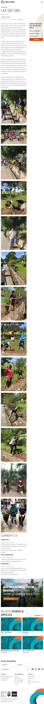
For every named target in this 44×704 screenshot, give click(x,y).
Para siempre (25, 632)
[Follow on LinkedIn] (39, 669)
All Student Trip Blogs (34, 33)
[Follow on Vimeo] (42, 669)
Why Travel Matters (18, 681)
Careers (16, 683)
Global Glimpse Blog (33, 36)
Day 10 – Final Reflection (6, 632)
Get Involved (31, 678)
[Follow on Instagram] (36, 669)
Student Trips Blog (12, 19)
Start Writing (36, 39)
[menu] (41, 2)
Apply (29, 680)
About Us (16, 676)
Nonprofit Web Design (5, 701)
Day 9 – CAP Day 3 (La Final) (28, 650)
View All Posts (37, 615)
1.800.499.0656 (4, 680)
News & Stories (4, 19)
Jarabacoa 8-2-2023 (5, 17)
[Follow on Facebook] (32, 669)
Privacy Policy (15, 698)
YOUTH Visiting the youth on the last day (10, 650)
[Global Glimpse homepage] (8, 2)
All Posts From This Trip (34, 31)
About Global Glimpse (9, 598)
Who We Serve (17, 678)
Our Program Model (18, 680)
